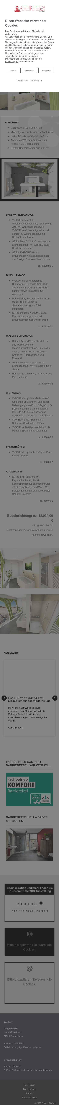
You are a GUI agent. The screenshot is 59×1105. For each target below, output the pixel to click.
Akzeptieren (46, 70)
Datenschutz (22, 80)
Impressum (36, 80)
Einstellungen (29, 70)
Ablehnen (12, 70)
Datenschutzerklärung (15, 58)
